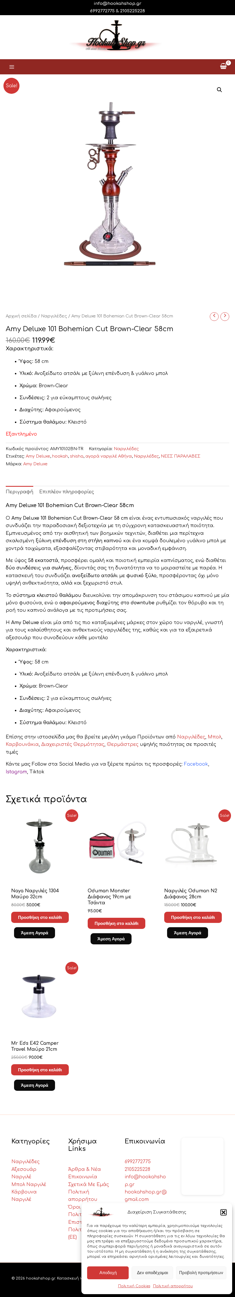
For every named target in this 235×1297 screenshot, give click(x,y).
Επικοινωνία (82, 1176)
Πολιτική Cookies (134, 1286)
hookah (60, 456)
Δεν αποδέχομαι (152, 1273)
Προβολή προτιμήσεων (201, 1273)
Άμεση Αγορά (34, 933)
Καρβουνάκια (22, 744)
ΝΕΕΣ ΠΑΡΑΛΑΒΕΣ (180, 456)
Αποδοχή (108, 1273)
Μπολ (214, 737)
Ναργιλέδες (54, 316)
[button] (223, 1212)
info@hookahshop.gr (117, 3)
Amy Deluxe (38, 456)
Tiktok (37, 771)
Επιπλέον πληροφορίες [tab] (66, 491)
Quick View (41, 876)
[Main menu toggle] (12, 67)
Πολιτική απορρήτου (173, 1286)
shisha (76, 456)
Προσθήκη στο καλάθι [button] (40, 917)
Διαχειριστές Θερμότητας (72, 744)
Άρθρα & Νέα (84, 1169)
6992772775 (138, 1161)
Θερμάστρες (122, 744)
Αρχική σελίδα (21, 316)
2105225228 (132, 11)
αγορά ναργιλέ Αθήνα (108, 456)
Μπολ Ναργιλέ (28, 1184)
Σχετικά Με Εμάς (88, 1184)
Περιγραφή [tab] (19, 491)
